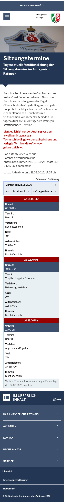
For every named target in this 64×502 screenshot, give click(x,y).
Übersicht (7, 471)
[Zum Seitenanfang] (59, 399)
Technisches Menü (30, 5)
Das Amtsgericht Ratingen (21, 414)
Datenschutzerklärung (15, 480)
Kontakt (9, 437)
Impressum (8, 488)
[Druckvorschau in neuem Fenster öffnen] (54, 400)
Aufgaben (9, 426)
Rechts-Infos (12, 449)
